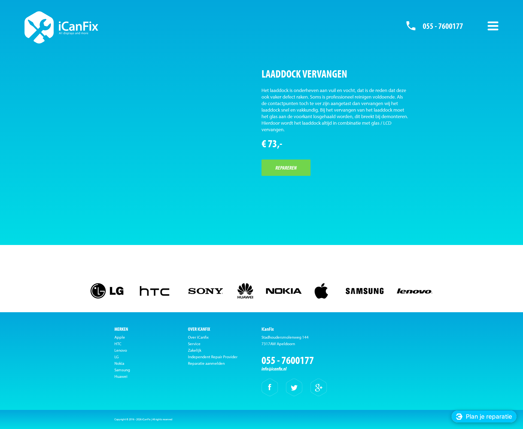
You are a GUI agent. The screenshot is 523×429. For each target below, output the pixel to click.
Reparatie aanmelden (206, 363)
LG (116, 356)
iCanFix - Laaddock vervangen (61, 27)
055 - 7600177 (443, 26)
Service (194, 343)
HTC (117, 343)
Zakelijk (194, 350)
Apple (119, 337)
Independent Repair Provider (213, 356)
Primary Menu (493, 26)
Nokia (119, 363)
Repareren (286, 167)
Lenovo (120, 350)
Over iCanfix (198, 337)
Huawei (120, 376)
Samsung (122, 369)
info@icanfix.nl (274, 369)
